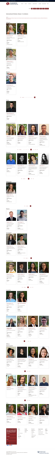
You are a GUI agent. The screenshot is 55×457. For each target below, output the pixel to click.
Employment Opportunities (19, 436)
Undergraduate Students (33, 437)
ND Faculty (39, 430)
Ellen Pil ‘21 (9, 136)
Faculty (32, 433)
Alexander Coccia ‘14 (43, 387)
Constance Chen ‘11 (10, 61)
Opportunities (35, 3)
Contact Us (15, 453)
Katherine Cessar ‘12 (32, 387)
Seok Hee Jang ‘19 (31, 274)
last (37, 149)
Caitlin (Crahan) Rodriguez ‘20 (9, 328)
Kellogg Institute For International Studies (11, 452)
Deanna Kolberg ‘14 (43, 359)
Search (48, 4)
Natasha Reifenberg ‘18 (21, 136)
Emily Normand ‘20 (32, 165)
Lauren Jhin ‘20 (31, 359)
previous (23, 97)
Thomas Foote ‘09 (9, 274)
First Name (8, 433)
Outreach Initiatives (20, 433)
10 (33, 149)
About (22, 3)
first (20, 97)
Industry (38, 8)
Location (35, 8)
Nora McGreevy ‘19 (10, 303)
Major (40, 8)
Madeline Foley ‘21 (21, 35)
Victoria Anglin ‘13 (21, 328)
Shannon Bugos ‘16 (21, 387)
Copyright (7, 451)
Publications (32, 432)
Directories (26, 430)
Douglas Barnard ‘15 (32, 328)
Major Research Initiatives (33, 430)
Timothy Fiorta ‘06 (43, 328)
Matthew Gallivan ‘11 (21, 274)
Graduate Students (33, 435)
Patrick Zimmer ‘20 (10, 85)
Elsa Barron (9, 387)
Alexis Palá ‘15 (42, 165)
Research (29, 3)
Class (43, 8)
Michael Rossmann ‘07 (10, 113)
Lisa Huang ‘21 (31, 416)
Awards (19, 434)
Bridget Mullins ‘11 (21, 165)
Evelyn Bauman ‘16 (10, 35)
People (26, 3)
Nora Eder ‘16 (20, 416)
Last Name (8, 436)
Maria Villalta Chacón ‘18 (44, 416)
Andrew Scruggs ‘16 (43, 136)
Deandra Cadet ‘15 (10, 359)
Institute (19, 430)
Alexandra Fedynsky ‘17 (21, 359)
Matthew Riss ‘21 (31, 136)
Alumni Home (46, 8)
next (35, 149)
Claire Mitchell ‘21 (43, 274)
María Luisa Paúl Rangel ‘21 (22, 304)
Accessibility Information (9, 454)
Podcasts (46, 433)
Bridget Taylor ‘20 (10, 194)
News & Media (44, 3)
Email (7, 439)
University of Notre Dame (13, 451)
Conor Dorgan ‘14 (20, 222)
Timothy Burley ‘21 (10, 416)
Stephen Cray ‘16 (9, 222)
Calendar (39, 3)
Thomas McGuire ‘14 (10, 165)
